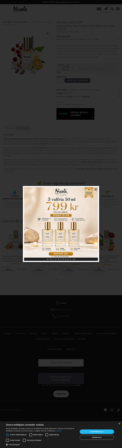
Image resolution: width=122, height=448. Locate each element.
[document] (61, 224)
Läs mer (58, 431)
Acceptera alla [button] (96, 432)
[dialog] (61, 434)
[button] (41, 444)
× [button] (119, 424)
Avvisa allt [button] (97, 437)
